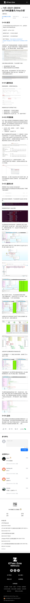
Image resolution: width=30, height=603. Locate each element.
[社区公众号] (11, 570)
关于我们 (9, 575)
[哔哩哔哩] (18, 570)
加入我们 (20, 575)
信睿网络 (20, 579)
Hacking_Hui (9, 468)
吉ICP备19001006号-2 (9, 600)
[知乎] (15, 570)
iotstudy (8, 488)
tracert (8, 478)
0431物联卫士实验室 (14, 509)
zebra (7, 458)
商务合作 (9, 579)
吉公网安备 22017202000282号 (12, 598)
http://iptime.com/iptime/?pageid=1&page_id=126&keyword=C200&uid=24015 (15, 40)
